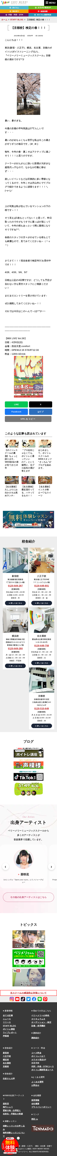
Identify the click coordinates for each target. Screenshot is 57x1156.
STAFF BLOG (16, 19)
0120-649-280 (15, 648)
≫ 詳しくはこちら (15, 603)
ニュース (7, 1019)
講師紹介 (35, 1038)
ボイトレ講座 (9, 1029)
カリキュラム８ (38, 1019)
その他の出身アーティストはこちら (28, 897)
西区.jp (34, 1119)
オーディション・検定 (41, 1022)
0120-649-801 (41, 586)
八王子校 (7, 1056)
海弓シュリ (8, 1107)
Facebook (16, 412)
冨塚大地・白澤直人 (12, 1110)
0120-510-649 (41, 708)
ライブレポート (10, 1032)
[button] (5, 866)
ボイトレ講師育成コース (42, 1070)
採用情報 (35, 1100)
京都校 (6, 1066)
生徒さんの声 (9, 1078)
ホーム (4, 19)
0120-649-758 (41, 645)
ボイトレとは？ (38, 1056)
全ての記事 (8, 1015)
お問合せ (35, 1085)
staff (30, 36)
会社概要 (35, 1104)
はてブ (41, 412)
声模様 (6, 1036)
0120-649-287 (15, 586)
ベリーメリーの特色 (40, 1015)
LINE (16, 404)
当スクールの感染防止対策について (28, 993)
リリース (7, 1022)
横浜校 (6, 1059)
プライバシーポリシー (41, 1107)
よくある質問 (37, 1082)
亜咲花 (6, 1104)
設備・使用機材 (38, 1026)
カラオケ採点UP (38, 1059)
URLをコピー (28, 419)
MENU (52, 3)
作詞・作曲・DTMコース (42, 1066)
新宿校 (6, 1053)
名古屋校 (7, 1063)
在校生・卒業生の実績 (13, 1114)
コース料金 (36, 1053)
